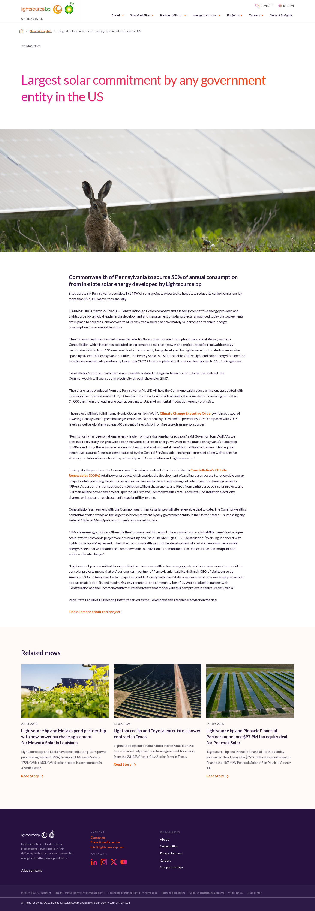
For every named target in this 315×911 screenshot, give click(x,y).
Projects (233, 15)
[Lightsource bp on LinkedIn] (94, 862)
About (115, 15)
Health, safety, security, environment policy (79, 893)
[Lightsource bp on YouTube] (123, 862)
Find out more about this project (94, 612)
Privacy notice (149, 893)
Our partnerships (172, 867)
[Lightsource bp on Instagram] (103, 862)
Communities (169, 846)
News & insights (281, 15)
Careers (254, 15)
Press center (254, 893)
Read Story (30, 776)
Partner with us (171, 15)
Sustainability (140, 15)
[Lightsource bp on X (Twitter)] (113, 862)
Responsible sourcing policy (122, 893)
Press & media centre (105, 842)
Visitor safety (235, 893)
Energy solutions (204, 15)
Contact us (98, 837)
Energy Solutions (171, 853)
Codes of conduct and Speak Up (206, 893)
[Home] (21, 31)
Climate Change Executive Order (186, 413)
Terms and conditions (173, 893)
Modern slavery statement (36, 893)
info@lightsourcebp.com (107, 847)
